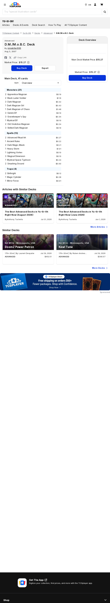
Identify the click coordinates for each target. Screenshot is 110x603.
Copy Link (21, 57)
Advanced (48, 33)
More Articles (98, 227)
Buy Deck (22, 68)
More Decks (98, 268)
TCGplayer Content (10, 33)
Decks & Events (21, 25)
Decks (37, 33)
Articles (6, 25)
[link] (15, 4)
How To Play (54, 25)
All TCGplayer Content (76, 25)
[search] (52, 11)
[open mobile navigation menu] (4, 4)
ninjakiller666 (14, 48)
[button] (105, 12)
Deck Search (38, 25)
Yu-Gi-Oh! (8, 21)
